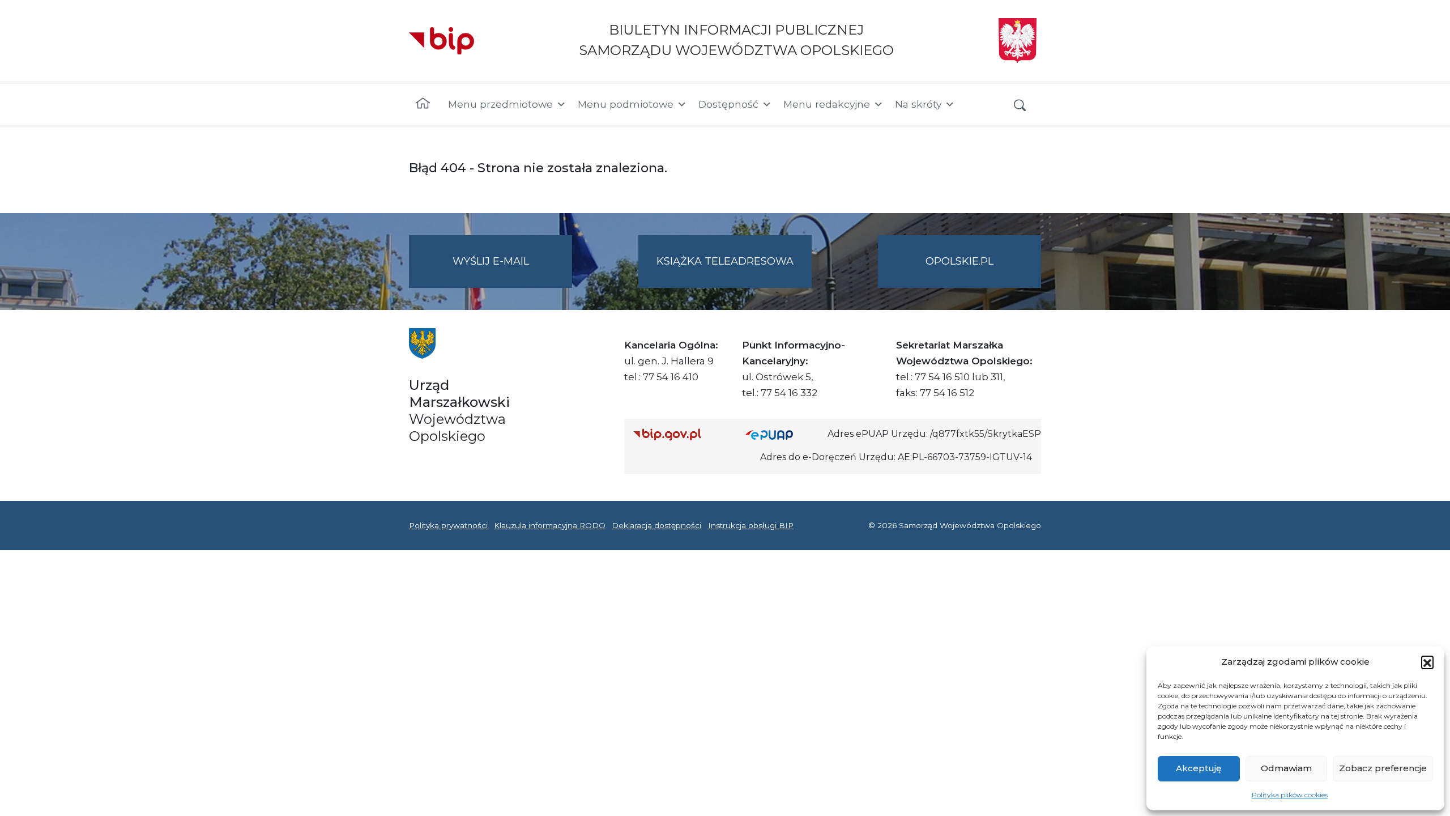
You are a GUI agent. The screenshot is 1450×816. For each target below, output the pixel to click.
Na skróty (918, 104)
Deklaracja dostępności (656, 525)
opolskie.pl (959, 261)
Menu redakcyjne (826, 104)
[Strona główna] (422, 104)
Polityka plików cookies (1290, 794)
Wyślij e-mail (512, 271)
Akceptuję (1198, 768)
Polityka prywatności (448, 525)
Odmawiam (1286, 768)
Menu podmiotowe (625, 104)
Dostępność (728, 104)
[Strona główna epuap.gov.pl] (782, 434)
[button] (1427, 662)
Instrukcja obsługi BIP (751, 525)
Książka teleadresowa (725, 261)
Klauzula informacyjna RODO (549, 525)
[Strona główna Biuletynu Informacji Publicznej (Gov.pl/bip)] (680, 434)
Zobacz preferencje (1383, 768)
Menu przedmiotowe (500, 104)
